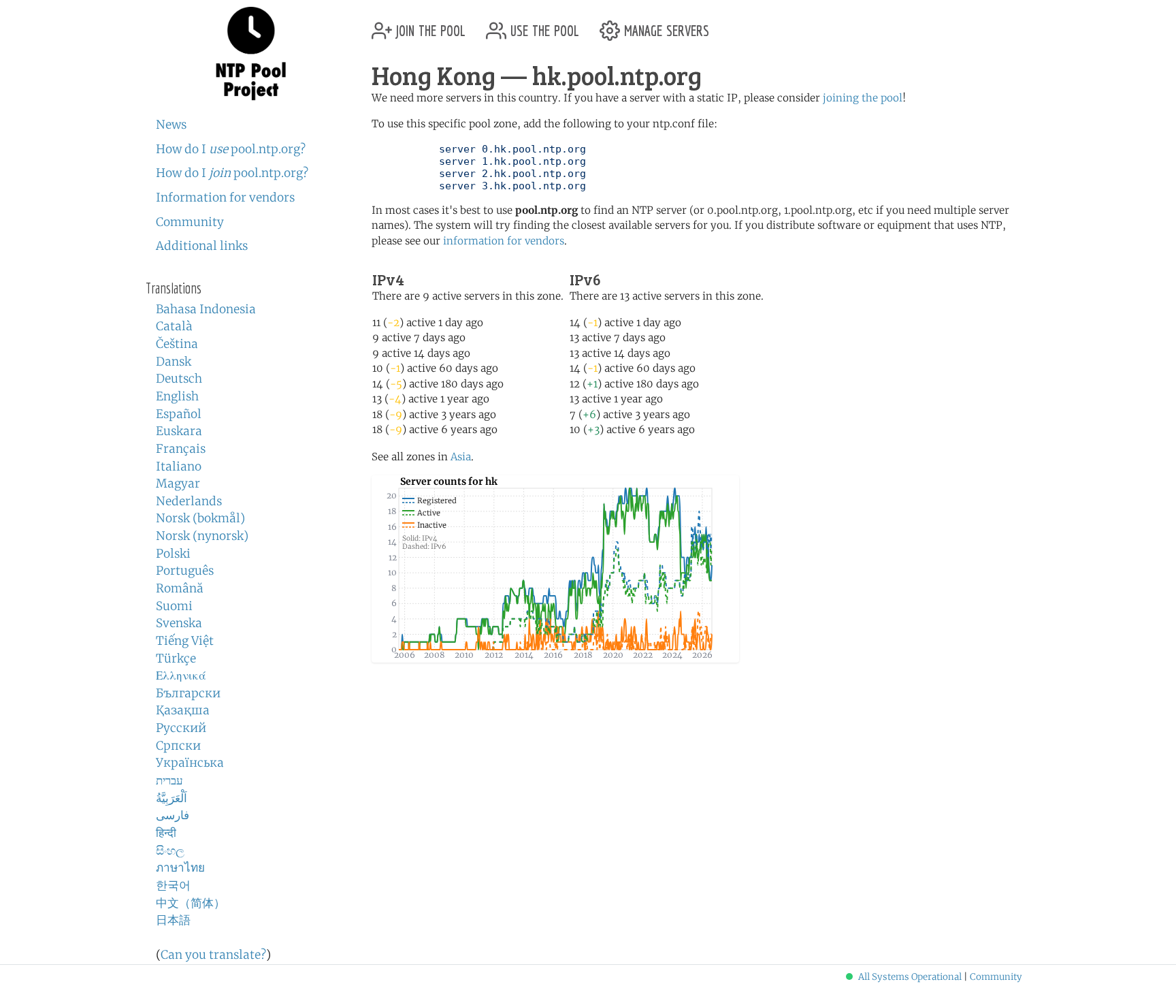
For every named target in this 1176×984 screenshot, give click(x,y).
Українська (190, 762)
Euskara (179, 431)
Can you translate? (213, 954)
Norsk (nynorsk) (202, 535)
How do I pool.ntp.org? (231, 149)
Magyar (178, 483)
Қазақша (183, 710)
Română (179, 588)
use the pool (542, 25)
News (171, 124)
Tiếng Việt (185, 640)
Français (181, 448)
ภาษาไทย (180, 867)
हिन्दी (166, 832)
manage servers (664, 25)
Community (190, 222)
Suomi (174, 606)
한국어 (173, 885)
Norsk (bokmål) (200, 518)
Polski (173, 553)
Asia (461, 456)
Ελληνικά (181, 675)
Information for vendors (225, 197)
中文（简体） (190, 902)
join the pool (429, 25)
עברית (169, 780)
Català (174, 326)
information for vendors (503, 240)
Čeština (177, 343)
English (177, 396)
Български (188, 693)
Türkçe (176, 658)
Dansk (173, 361)
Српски (178, 745)
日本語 (173, 919)
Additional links (202, 245)
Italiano (178, 466)
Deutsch (179, 378)
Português (185, 570)
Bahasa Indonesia (206, 309)
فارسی (172, 815)
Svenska (179, 623)
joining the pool (862, 97)
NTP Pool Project (251, 54)
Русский (181, 727)
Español (178, 414)
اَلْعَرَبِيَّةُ (171, 798)
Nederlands (189, 501)
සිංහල (170, 850)
